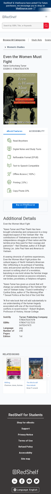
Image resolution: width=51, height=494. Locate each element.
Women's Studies (16, 47)
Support (25, 428)
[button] (25, 141)
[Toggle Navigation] (46, 17)
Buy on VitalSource (25, 205)
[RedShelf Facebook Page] (22, 483)
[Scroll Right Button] (48, 375)
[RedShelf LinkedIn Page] (14, 483)
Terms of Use (25, 440)
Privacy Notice (25, 434)
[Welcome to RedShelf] (9, 17)
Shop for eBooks (25, 422)
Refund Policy (25, 446)
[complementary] (25, 370)
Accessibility (25, 452)
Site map (25, 459)
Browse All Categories (14, 40)
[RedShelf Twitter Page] (36, 483)
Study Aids (37, 40)
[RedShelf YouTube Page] (29, 483)
